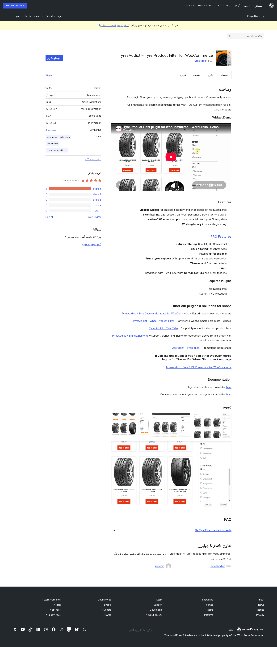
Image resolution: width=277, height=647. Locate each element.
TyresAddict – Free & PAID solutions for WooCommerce (198, 367)
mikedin (159, 566)
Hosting (260, 609)
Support (158, 604)
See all (49, 217)
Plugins (209, 609)
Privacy (260, 614)
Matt (57, 604)
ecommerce (53, 143)
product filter (60, 150)
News (261, 604)
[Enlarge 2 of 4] (186, 417)
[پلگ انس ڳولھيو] (230, 36)
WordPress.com (51, 599)
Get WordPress (15, 5)
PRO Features (221, 236)
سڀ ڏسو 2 (51, 129)
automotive (52, 137)
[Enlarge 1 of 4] (227, 417)
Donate (106, 609)
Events (107, 604)
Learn (159, 599)
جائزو (211, 74)
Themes (209, 604)
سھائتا (49, 74)
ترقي (183, 74)
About (261, 599)
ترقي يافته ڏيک (93, 159)
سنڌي (231, 629)
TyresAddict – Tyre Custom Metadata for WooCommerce (155, 313)
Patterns (208, 614)
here (228, 387)
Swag (107, 614)
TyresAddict (200, 60)
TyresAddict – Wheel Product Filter (153, 320)
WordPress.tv (153, 614)
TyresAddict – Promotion (185, 347)
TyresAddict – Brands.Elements (130, 335)
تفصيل (224, 74)
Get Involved (104, 599)
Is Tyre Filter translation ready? (213, 530)
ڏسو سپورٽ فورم (91, 244)
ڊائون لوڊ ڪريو (54, 58)
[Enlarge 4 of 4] (227, 445)
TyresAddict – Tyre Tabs (163, 328)
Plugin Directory (255, 16)
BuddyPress (53, 614)
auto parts (65, 137)
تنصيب (196, 74)
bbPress (55, 609)
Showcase (207, 599)
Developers (156, 609)
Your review (94, 217)
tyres (49, 150)
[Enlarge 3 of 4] (145, 417)
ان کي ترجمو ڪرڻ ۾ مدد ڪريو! (114, 25)
